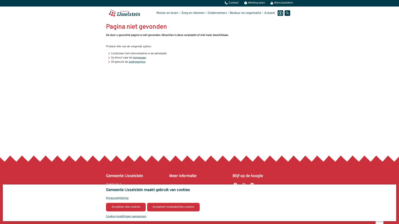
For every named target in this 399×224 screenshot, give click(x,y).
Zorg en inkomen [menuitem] (193, 13)
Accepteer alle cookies (126, 207)
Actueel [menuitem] (269, 13)
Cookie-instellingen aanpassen (126, 216)
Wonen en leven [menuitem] (167, 13)
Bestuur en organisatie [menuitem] (245, 13)
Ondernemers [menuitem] (217, 13)
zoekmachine (137, 62)
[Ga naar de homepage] (124, 13)
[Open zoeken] (287, 13)
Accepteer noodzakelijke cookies (173, 207)
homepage (139, 58)
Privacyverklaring (117, 198)
